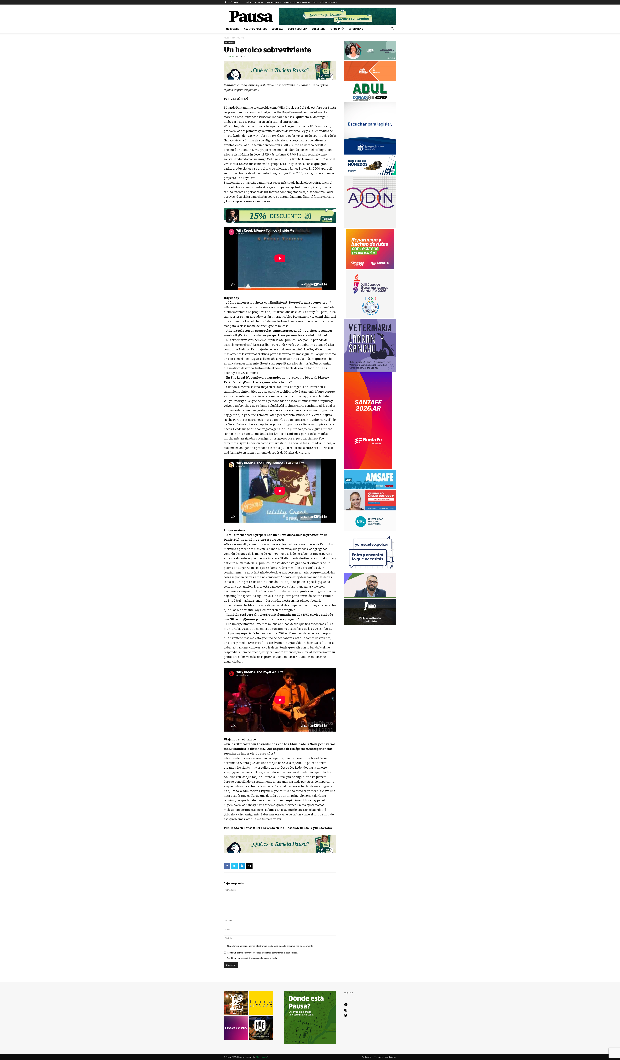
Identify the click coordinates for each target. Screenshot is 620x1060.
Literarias (356, 28)
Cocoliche (318, 28)
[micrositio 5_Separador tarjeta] (280, 70)
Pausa (226, 37)
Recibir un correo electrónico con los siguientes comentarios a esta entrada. (262, 953)
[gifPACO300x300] (370, 317)
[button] (392, 29)
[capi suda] (368, 468)
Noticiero (232, 28)
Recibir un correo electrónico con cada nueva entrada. (252, 958)
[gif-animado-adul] (370, 100)
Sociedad (277, 28)
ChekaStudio (261, 1057)
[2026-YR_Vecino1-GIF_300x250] (370, 571)
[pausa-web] (370, 80)
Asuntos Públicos (255, 28)
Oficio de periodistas (255, 2)
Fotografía (337, 28)
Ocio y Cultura (297, 28)
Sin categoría (229, 42)
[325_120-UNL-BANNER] (370, 529)
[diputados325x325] (370, 153)
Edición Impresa (274, 2)
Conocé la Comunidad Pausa (325, 2)
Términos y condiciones (385, 1057)
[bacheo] (370, 268)
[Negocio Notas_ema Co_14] (280, 215)
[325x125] (370, 509)
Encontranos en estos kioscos (297, 2)
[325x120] (370, 173)
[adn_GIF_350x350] (370, 227)
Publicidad (366, 1057)
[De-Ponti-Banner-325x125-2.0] (370, 59)
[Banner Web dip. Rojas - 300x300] (370, 624)
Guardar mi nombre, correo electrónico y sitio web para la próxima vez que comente (270, 946)
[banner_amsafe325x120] (370, 488)
